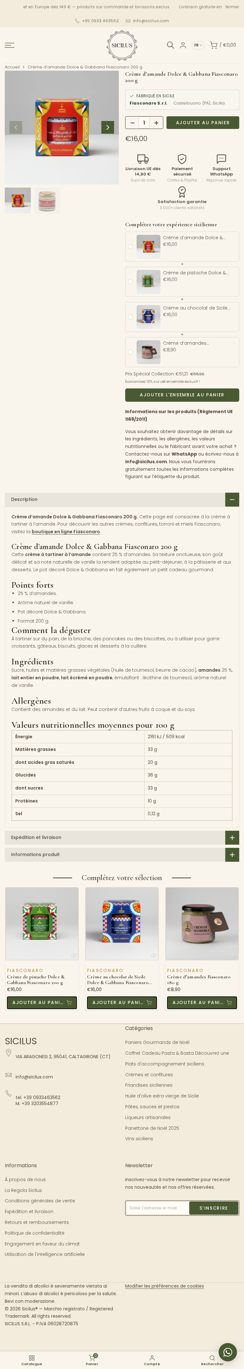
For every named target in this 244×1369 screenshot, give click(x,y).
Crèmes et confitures (149, 1075)
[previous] (16, 127)
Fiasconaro (25, 970)
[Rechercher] (170, 45)
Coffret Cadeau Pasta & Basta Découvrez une (177, 1053)
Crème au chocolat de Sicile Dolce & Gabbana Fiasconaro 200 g (117, 980)
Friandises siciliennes (149, 1085)
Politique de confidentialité (34, 1233)
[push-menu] (9, 45)
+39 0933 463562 (100, 20)
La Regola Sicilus (23, 1190)
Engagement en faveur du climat (42, 1244)
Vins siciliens (139, 1139)
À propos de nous (25, 1179)
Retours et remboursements (37, 1222)
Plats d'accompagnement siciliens (164, 1064)
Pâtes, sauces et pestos (152, 1107)
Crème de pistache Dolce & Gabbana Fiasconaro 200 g (35, 980)
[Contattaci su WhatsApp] (228, 1352)
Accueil (12, 67)
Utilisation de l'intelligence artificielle (45, 1254)
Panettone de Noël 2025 (152, 1128)
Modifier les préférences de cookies (164, 1286)
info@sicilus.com (151, 20)
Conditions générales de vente (40, 1201)
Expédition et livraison (29, 1211)
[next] (107, 127)
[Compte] (183, 45)
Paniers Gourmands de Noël (157, 1042)
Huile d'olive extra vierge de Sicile (162, 1096)
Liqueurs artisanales (148, 1117)
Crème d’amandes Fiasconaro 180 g (198, 980)
